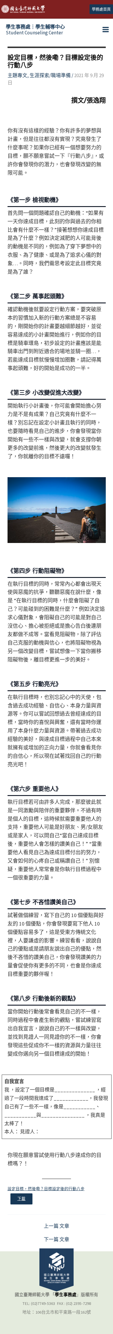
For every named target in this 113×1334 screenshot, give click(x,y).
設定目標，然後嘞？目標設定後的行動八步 (46, 1188)
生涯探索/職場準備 (50, 75)
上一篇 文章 (56, 1226)
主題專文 (17, 75)
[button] (101, 9)
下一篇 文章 (56, 1239)
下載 (21, 1198)
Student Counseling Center (35, 30)
